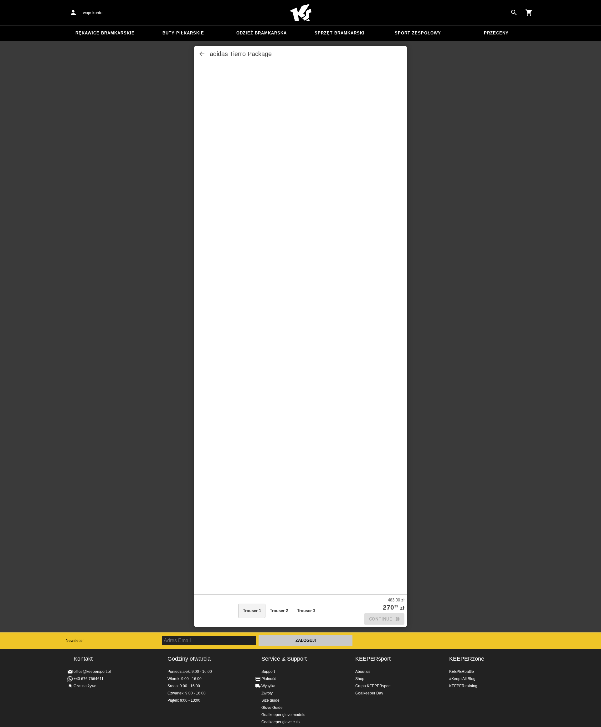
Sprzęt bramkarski (340, 33)
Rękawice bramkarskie (105, 33)
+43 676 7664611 (89, 679)
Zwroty (267, 693)
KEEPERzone (466, 659)
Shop (359, 679)
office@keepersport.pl (92, 671)
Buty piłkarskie (183, 33)
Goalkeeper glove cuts (280, 722)
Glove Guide (272, 707)
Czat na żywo (85, 686)
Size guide (270, 700)
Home (300, 13)
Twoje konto (91, 12)
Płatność (268, 679)
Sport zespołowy (418, 33)
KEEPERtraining (463, 686)
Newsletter (75, 640)
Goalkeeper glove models (283, 715)
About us (362, 671)
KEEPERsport (373, 659)
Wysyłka (268, 686)
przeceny (496, 33)
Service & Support (284, 659)
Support (268, 671)
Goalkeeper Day (369, 693)
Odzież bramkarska (261, 33)
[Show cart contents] (529, 12)
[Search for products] (514, 12)
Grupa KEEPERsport (373, 686)
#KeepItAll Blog (462, 679)
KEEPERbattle (461, 671)
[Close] (202, 54)
